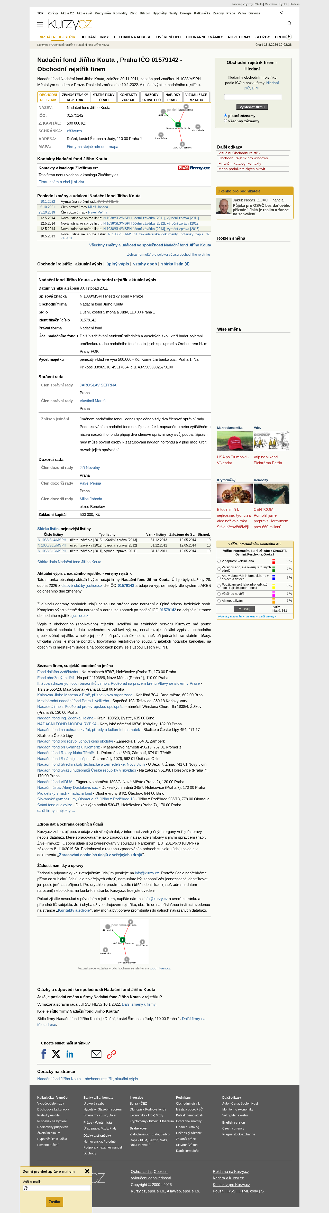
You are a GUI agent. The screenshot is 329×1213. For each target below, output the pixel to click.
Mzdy (104, 1128)
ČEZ (144, 1103)
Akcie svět (84, 13)
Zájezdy (248, 4)
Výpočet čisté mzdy (50, 1103)
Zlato (133, 13)
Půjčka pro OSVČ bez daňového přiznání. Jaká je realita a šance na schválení (261, 209)
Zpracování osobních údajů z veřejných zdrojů (100, 855)
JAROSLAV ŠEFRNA (98, 385)
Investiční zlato (148, 1134)
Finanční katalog (187, 1127)
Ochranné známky (204, 37)
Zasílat (54, 1202)
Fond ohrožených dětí (55, 677)
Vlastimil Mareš (93, 401)
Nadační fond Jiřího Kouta (92, 44)
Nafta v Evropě (140, 1145)
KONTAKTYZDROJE (129, 97)
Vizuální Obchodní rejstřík (239, 153)
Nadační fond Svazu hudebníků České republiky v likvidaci (86, 770)
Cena (235, 1103)
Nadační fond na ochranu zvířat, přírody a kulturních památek (88, 729)
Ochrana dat (141, 1171)
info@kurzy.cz (147, 873)
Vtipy (257, 428)
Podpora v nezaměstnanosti (103, 1147)
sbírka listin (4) (175, 264)
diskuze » (252, 616)
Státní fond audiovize (54, 805)
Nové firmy (239, 37)
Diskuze (254, 13)
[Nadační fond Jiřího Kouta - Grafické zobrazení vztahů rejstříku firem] (179, 147)
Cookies (161, 1171)
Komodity (261, 480)
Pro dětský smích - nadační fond (64, 793)
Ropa (134, 1140)
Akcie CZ (67, 13)
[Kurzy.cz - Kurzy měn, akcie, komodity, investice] (70, 28)
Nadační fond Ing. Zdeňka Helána (65, 718)
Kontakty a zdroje (74, 910)
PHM (143, 1140)
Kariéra (236, 4)
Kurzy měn (103, 13)
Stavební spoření (110, 1109)
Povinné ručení (47, 1145)
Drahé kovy (138, 1128)
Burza (134, 1103)
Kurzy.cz (42, 44)
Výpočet (62, 1097)
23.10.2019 (47, 212)
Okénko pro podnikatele (238, 191)
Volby (226, 1115)
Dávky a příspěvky (97, 1135)
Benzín (153, 1140)
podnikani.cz (160, 968)
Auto (225, 1103)
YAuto (258, 4)
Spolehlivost (249, 1103)
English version (233, 1122)
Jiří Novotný (90, 467)
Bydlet (283, 4)
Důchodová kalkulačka (53, 1109)
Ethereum (167, 1121)
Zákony (218, 13)
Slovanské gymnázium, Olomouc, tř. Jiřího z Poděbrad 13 (85, 799)
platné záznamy (241, 116)
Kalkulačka (202, 13)
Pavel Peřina (97, 212)
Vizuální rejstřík (57, 37)
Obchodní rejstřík (62, 44)
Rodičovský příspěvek (52, 1127)
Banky (88, 1097)
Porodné (110, 1141)
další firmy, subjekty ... (56, 810)
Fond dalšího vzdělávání (57, 672)
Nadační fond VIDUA (54, 782)
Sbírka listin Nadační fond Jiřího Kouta (69, 562)
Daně (180, 1151)
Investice (136, 1097)
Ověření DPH (168, 37)
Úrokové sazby (94, 1103)
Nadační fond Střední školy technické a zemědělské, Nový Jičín (91, 764)
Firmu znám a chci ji (61, 182)
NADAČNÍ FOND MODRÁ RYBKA (66, 724)
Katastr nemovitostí (189, 1115)
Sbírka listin (48, 528)
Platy (112, 1128)
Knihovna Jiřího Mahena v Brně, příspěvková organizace (84, 695)
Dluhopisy (137, 1109)
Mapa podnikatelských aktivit (241, 169)
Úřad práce (91, 1128)
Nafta (163, 1140)
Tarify (173, 13)
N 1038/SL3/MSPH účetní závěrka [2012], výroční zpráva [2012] (151, 223)
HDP (151, 1115)
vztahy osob (145, 264)
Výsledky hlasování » (231, 616)
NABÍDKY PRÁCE (173, 97)
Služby (262, 37)
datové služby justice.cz (81, 585)
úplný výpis (117, 264)
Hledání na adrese (132, 37)
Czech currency (233, 1128)
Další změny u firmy (139, 1004)
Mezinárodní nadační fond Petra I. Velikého (73, 701)
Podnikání (183, 1097)
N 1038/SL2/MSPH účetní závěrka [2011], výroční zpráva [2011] (151, 218)
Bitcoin (145, 13)
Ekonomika (137, 1115)
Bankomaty (104, 1097)
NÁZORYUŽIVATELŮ (151, 97)
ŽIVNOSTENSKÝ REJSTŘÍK (75, 97)
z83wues (74, 131)
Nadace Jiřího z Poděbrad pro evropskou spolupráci (80, 706)
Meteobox (271, 4)
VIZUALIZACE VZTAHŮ (196, 97)
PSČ (199, 1109)
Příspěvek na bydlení (52, 1121)
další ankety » (268, 616)
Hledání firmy (94, 37)
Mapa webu (239, 1115)
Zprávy (53, 13)
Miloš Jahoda (98, 207)
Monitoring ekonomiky (237, 1109)
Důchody (90, 1153)
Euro (103, 1115)
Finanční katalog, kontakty (239, 163)
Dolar (112, 1115)
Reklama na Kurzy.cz (231, 1171)
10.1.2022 (47, 201)
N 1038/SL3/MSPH (52, 545)
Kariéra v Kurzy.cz (228, 1178)
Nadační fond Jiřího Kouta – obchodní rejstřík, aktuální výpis (87, 1079)
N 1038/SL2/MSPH (52, 551)
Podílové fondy (155, 1109)
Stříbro (165, 1134)
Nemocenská (93, 1141)
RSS (231, 1191)
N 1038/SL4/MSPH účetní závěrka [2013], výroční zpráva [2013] (151, 229)
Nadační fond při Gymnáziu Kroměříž (68, 747)
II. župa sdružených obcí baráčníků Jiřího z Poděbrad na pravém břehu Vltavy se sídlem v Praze (118, 683)
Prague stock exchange (238, 1134)
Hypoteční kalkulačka (52, 1139)
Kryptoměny (226, 480)
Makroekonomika (230, 428)
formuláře (192, 1151)
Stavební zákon (187, 1145)
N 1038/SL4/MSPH (52, 540)
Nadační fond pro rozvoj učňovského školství (75, 741)
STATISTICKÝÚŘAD (104, 97)
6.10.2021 (47, 207)
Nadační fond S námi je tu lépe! (63, 758)
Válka (242, 13)
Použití (218, 1191)
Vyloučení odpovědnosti (151, 1178)
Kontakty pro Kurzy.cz (231, 1184)
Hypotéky (160, 13)
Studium (294, 4)
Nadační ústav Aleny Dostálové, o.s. (67, 787)
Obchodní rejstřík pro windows (243, 158)
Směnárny (91, 1115)
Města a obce (185, 1109)
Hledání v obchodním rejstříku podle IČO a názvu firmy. (252, 82)
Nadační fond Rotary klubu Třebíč (65, 753)
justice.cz (80, 615)
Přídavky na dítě (48, 1115)
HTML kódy (248, 1191)
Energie (185, 13)
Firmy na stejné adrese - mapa (92, 146)
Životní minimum (48, 1133)
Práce (230, 13)
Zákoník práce (186, 1139)
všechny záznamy (243, 121)
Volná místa (103, 1122)
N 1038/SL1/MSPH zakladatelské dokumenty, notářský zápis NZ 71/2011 (135, 236)
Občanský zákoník (189, 1133)
